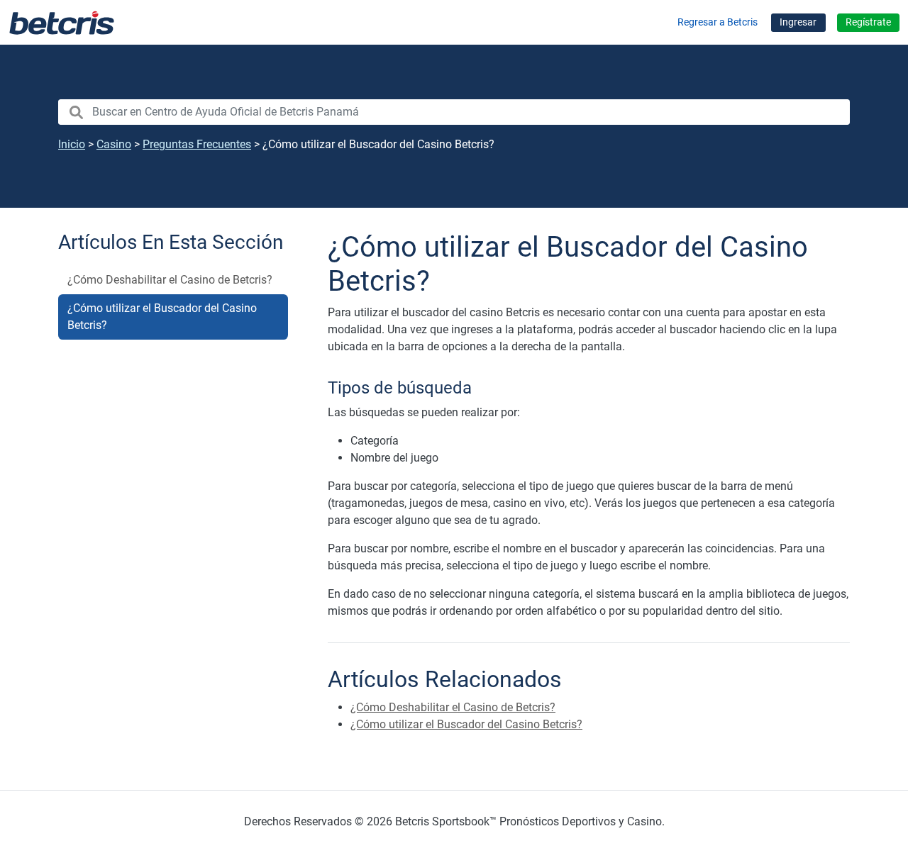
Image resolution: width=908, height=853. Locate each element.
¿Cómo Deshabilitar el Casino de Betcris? (169, 279)
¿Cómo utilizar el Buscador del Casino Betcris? (162, 316)
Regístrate (868, 22)
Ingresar (798, 22)
